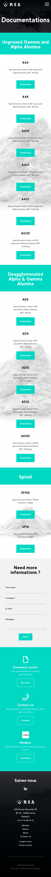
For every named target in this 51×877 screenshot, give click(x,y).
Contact (25, 720)
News (25, 833)
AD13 (25, 367)
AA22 (25, 199)
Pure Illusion (35, 868)
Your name (10, 587)
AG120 (25, 233)
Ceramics (25, 758)
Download (25, 84)
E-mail (8, 608)
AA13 (25, 165)
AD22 (25, 402)
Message (9, 619)
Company (10, 598)
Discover (25, 682)
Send (25, 636)
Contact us (25, 836)
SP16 (25, 527)
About (25, 829)
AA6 (25, 62)
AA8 (25, 96)
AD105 (25, 436)
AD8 (25, 333)
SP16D (25, 492)
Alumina (25, 825)
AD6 (25, 299)
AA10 (25, 131)
